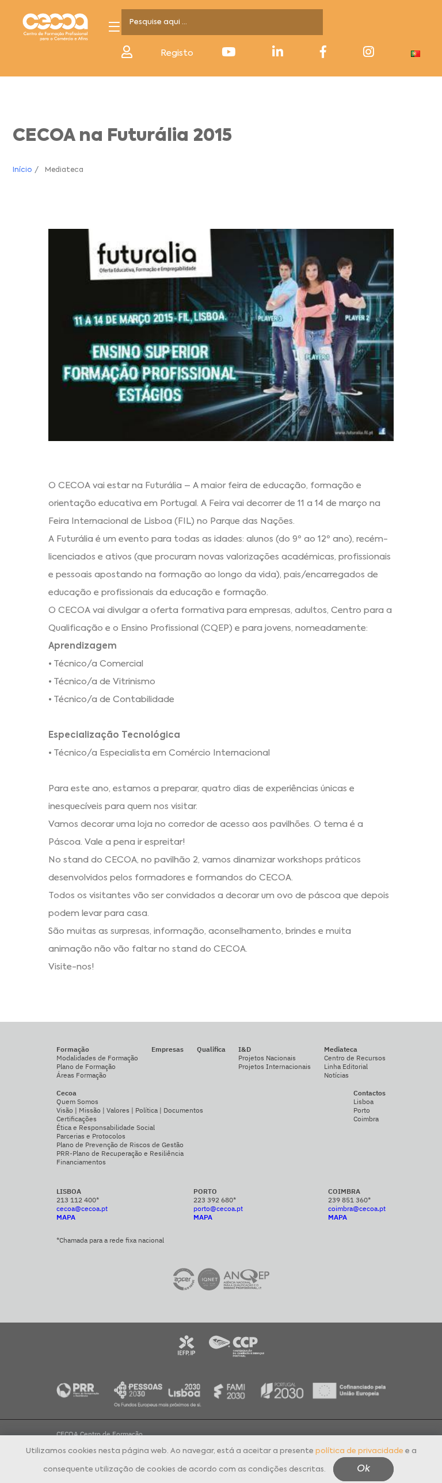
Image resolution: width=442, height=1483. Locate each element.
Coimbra (366, 1118)
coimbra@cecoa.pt (357, 1208)
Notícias (336, 1075)
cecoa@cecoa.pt (82, 1208)
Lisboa (363, 1101)
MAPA (65, 1217)
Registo (177, 53)
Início (22, 170)
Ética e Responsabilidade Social (105, 1127)
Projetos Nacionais (267, 1057)
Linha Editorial (346, 1066)
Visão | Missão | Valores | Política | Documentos (129, 1110)
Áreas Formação (81, 1075)
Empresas (167, 1049)
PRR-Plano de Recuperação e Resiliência (120, 1153)
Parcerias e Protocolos (90, 1136)
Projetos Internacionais (274, 1066)
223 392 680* (214, 1199)
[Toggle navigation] (114, 27)
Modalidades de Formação (97, 1057)
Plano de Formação (86, 1066)
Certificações (76, 1118)
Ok (363, 1469)
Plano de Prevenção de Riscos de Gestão (120, 1144)
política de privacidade (359, 1451)
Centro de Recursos (355, 1057)
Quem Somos (77, 1101)
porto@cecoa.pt (218, 1208)
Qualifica (211, 1049)
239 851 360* (349, 1199)
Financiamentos (81, 1162)
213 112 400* (77, 1199)
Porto (361, 1110)
